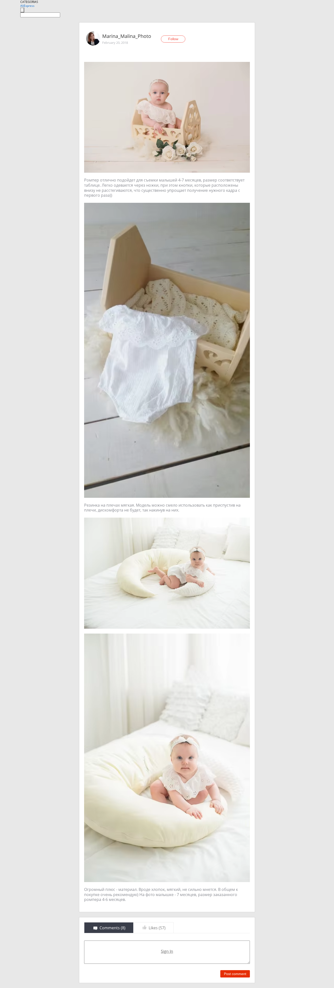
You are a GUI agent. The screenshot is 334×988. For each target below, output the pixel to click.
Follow (173, 39)
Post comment (235, 974)
